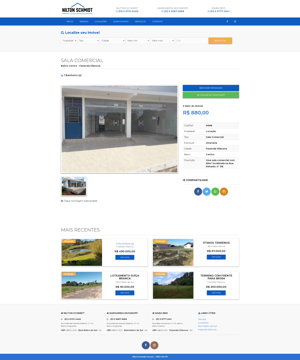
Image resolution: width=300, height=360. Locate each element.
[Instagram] (235, 21)
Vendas (84, 21)
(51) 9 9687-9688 (173, 11)
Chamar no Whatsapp (212, 95)
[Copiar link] (224, 191)
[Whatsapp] (215, 191)
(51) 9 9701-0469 (128, 11)
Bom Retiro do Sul (207, 326)
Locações (101, 21)
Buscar (221, 40)
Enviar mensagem (212, 88)
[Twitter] (207, 191)
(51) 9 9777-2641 (220, 11)
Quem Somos (121, 21)
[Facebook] (227, 21)
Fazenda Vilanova (207, 329)
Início (69, 21)
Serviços (140, 21)
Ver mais (124, 257)
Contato (157, 21)
